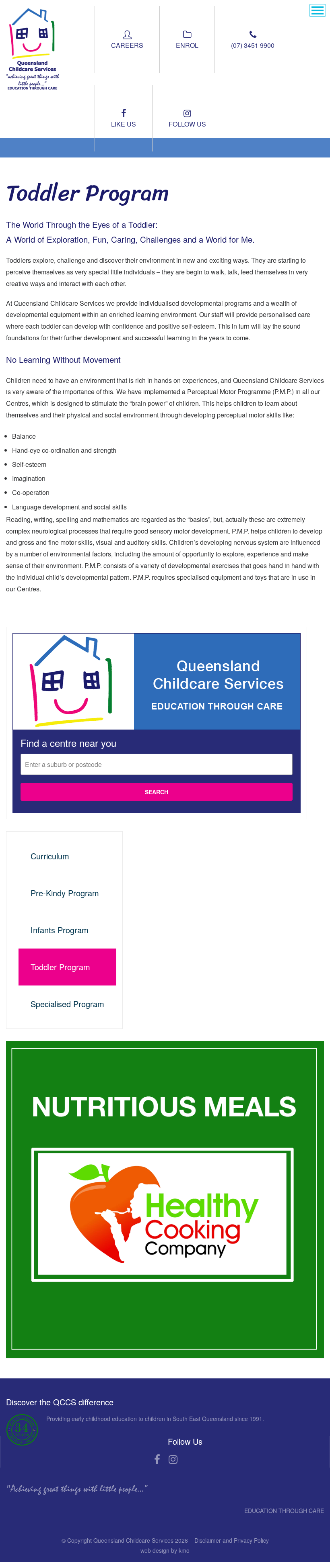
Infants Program (60, 930)
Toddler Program (60, 967)
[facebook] (157, 1460)
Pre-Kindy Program (65, 893)
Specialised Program (67, 1004)
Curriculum (50, 856)
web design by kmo (165, 1550)
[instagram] (173, 1460)
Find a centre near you (68, 743)
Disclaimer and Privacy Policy (231, 1540)
